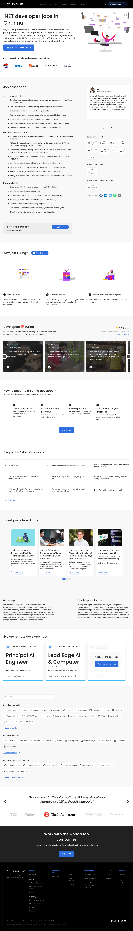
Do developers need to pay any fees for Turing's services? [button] (110, 478)
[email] (119, 195)
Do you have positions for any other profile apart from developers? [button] (69, 490)
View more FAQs (10, 500)
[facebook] (101, 196)
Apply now (60, 227)
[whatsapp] (114, 196)
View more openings (106, 664)
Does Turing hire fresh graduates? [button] (108, 490)
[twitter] (110, 196)
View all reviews (123, 334)
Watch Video (41, 253)
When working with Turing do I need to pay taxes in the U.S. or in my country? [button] (26, 490)
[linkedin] (105, 196)
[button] (108, 102)
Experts (83, 4)
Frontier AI (43, 4)
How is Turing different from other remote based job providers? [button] (111, 466)
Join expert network (116, 4)
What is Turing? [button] (15, 465)
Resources (73, 4)
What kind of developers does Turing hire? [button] (69, 465)
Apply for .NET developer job (18, 47)
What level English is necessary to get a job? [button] (68, 478)
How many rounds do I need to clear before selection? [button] (23, 478)
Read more (17, 573)
